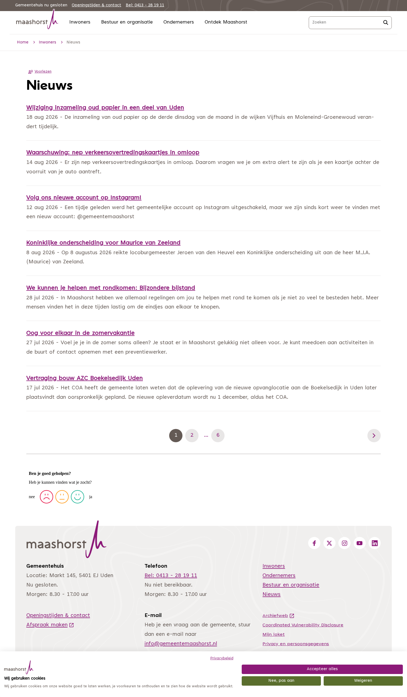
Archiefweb (278, 616)
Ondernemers (178, 22)
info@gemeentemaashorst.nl (181, 644)
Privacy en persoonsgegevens (295, 644)
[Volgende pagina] (374, 435)
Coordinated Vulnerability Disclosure (302, 625)
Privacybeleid (221, 658)
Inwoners (79, 22)
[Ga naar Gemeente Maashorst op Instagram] (344, 543)
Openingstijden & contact (96, 5)
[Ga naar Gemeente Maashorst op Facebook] (314, 543)
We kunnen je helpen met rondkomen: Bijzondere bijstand (110, 288)
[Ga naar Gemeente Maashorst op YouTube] (360, 543)
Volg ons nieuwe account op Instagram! (83, 198)
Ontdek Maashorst (226, 22)
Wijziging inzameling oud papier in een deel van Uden (105, 108)
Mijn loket (273, 634)
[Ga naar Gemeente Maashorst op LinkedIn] (375, 543)
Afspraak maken (50, 625)
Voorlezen (43, 71)
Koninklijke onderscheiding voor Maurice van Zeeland (103, 243)
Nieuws (271, 594)
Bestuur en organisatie (127, 22)
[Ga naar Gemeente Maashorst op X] (329, 543)
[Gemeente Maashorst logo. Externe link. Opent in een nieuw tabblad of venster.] (19, 667)
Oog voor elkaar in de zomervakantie (80, 333)
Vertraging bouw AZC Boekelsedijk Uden (84, 378)
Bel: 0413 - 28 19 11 (145, 5)
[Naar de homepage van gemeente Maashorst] (37, 20)
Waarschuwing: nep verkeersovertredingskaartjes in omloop (112, 153)
